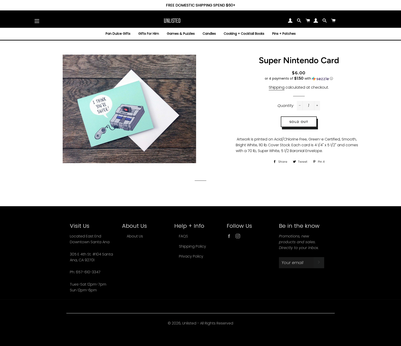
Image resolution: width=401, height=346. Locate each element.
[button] (299, 78)
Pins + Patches (284, 33)
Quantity (286, 105)
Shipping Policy (192, 246)
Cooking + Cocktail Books (244, 33)
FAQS (183, 236)
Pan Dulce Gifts (118, 33)
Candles (209, 33)
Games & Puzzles (181, 33)
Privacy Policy (191, 256)
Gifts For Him (148, 33)
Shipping (277, 87)
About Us (135, 236)
